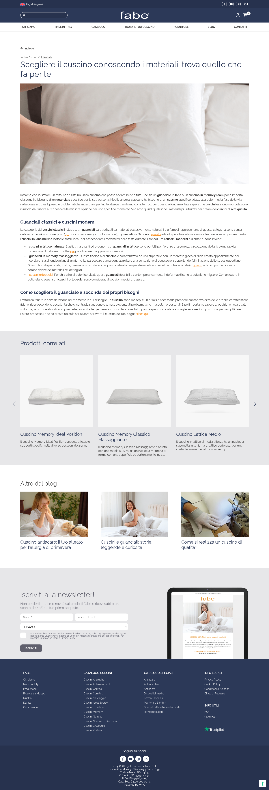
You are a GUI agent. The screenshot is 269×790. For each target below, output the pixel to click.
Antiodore (149, 688)
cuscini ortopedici (41, 274)
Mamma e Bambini (155, 702)
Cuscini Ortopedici (94, 725)
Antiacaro (149, 679)
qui (67, 234)
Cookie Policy (212, 684)
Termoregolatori (153, 711)
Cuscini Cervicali (93, 688)
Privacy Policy (68, 638)
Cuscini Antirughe (94, 679)
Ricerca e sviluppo (34, 693)
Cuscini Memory (93, 711)
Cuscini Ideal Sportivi (96, 702)
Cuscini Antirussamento (97, 684)
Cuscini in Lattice (94, 707)
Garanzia (209, 716)
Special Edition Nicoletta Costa (162, 707)
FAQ (206, 712)
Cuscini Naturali (93, 716)
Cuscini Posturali (93, 730)
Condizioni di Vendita (216, 688)
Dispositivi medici (154, 693)
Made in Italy (30, 684)
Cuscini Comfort (93, 693)
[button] (14, 404)
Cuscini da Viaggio (95, 698)
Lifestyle (46, 57)
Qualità (27, 698)
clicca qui (142, 314)
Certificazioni (30, 707)
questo (156, 234)
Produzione (30, 688)
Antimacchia (151, 684)
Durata (27, 702)
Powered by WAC (134, 784)
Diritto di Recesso (214, 693)
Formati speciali (153, 698)
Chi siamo (29, 679)
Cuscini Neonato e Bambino (100, 721)
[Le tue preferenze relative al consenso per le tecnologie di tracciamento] (262, 783)
